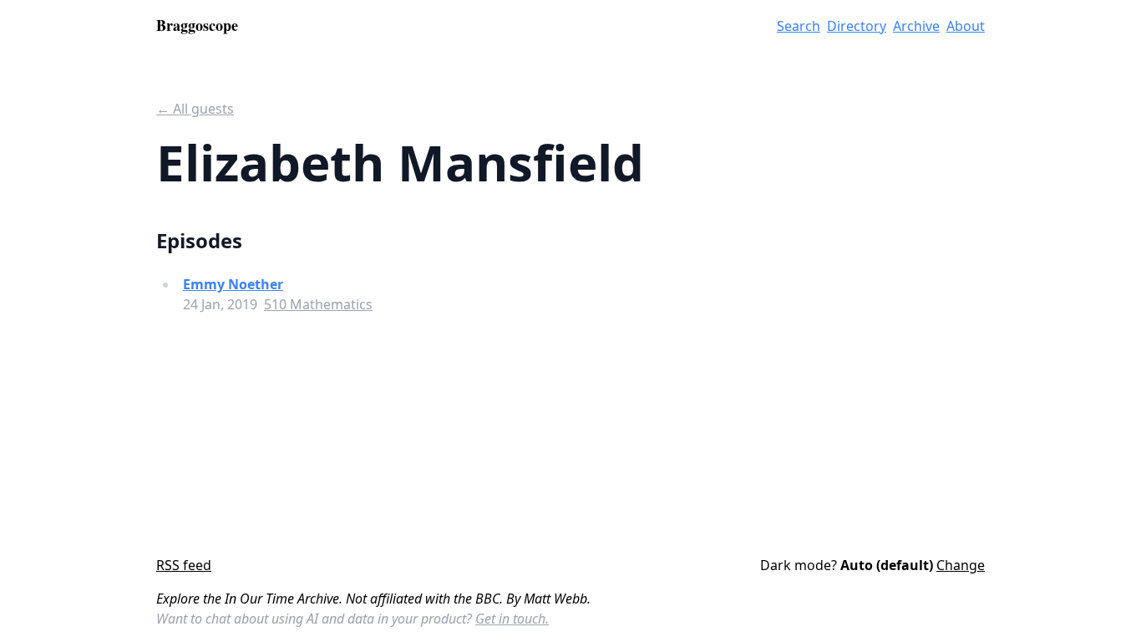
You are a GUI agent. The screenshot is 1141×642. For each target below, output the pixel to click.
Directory (856, 26)
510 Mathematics (318, 304)
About (965, 26)
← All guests (195, 108)
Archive (916, 26)
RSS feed (183, 565)
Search (798, 26)
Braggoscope (197, 25)
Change (960, 565)
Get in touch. (512, 618)
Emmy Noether (233, 284)
